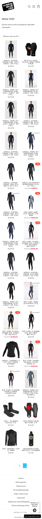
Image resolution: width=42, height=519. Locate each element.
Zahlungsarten (21, 482)
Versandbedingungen (21, 490)
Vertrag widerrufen (32, 516)
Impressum (21, 498)
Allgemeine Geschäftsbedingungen (21, 502)
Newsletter (20, 512)
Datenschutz (21, 486)
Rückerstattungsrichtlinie (21, 506)
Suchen (21, 478)
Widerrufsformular (21, 494)
